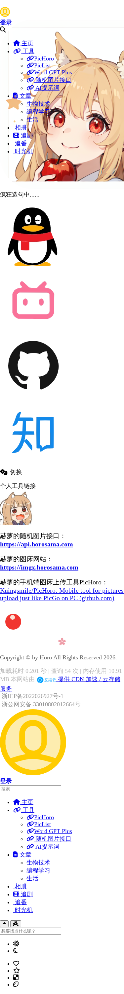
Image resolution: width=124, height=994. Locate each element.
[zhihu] (33, 464)
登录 (6, 22)
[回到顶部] (4, 923)
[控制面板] (15, 923)
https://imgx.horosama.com (39, 567)
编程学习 (38, 111)
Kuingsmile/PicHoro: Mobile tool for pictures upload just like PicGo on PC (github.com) (62, 594)
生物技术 (38, 103)
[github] (33, 396)
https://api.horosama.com (36, 544)
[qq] (33, 268)
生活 (32, 119)
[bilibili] (33, 329)
